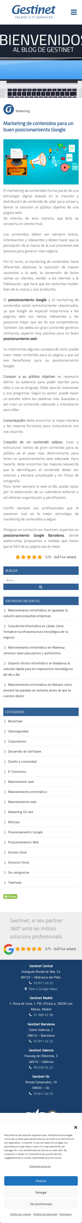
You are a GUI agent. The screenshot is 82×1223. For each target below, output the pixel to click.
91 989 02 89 (43, 1014)
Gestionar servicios (39, 1166)
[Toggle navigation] (73, 12)
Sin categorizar (18, 872)
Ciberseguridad (18, 731)
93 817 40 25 (43, 982)
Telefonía (14, 882)
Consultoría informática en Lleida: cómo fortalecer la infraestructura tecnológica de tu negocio (35, 631)
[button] (76, 1127)
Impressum (65, 1214)
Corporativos (17, 741)
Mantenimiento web (22, 801)
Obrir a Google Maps (43, 988)
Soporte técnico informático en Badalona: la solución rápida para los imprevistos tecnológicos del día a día (38, 669)
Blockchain (15, 721)
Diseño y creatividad (22, 761)
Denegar (41, 1192)
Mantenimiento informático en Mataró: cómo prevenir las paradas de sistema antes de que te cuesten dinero (37, 690)
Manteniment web (21, 781)
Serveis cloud (17, 852)
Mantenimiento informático (27, 791)
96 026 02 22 (43, 1067)
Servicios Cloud (18, 862)
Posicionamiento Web (23, 842)
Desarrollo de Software (24, 751)
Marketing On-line (20, 811)
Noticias (14, 821)
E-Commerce (17, 771)
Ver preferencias (41, 1204)
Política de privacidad (45, 1214)
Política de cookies (20, 1214)
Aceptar (41, 1180)
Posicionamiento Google (25, 832)
